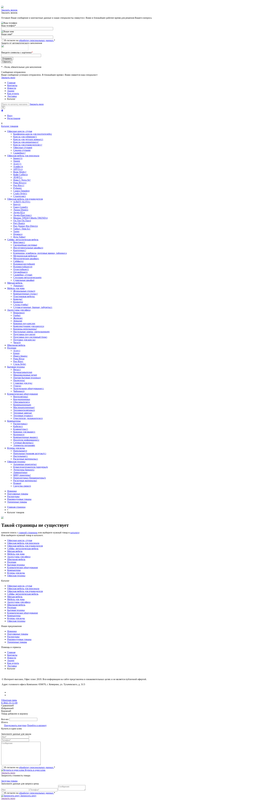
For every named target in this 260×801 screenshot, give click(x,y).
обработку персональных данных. (36, 40)
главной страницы (28, 532)
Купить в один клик (34, 770)
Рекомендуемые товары (19, 499)
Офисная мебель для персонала (23, 543)
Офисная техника (16, 575)
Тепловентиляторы (24, 410)
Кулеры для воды (16, 573)
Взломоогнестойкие (24, 264)
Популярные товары (17, 493)
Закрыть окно (8, 77)
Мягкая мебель (14, 551)
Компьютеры (14, 570)
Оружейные (20, 272)
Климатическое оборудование (22, 567)
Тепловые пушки (23, 415)
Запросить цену (28, 795)
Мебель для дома (16, 554)
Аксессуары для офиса (18, 556)
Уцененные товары (17, 502)
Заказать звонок (9, 10)
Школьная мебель (16, 559)
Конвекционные (22, 404)
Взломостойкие (22, 266)
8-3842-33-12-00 (9, 703)
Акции (10, 91)
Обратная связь (9, 700)
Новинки (12, 491)
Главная (11, 82)
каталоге (74, 532)
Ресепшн (11, 562)
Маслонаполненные (24, 407)
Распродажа (13, 496)
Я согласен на (29, 40)
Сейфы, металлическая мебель (22, 548)
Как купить (13, 93)
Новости (11, 88)
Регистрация (13, 118)
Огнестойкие (21, 269)
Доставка (12, 96)
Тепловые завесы (22, 413)
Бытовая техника (16, 564)
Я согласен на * (29, 767)
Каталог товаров (9, 126)
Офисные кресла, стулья (19, 540)
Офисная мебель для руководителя (25, 546)
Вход (9, 115)
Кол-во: (5, 719)
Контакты (12, 85)
